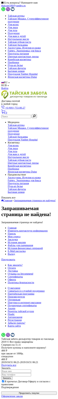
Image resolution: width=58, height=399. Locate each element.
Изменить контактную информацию (28, 230)
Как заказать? (15, 265)
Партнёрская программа (21, 293)
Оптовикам (14, 299)
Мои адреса (14, 236)
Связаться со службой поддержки (26, 291)
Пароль (12, 233)
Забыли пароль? (16, 323)
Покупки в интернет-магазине (24, 302)
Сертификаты (15, 276)
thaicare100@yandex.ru (13, 5)
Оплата (12, 268)
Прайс (11, 314)
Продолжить (8, 259)
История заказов (17, 242)
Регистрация (15, 320)
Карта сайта (14, 325)
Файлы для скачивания (20, 245)
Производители (16, 296)
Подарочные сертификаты (22, 305)
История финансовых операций (25, 248)
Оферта (12, 279)
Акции (11, 308)
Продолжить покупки (29, 393)
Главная (12, 227)
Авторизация (15, 317)
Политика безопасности (21, 282)
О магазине (14, 288)
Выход (11, 254)
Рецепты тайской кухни (21, 311)
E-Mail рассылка (17, 251)
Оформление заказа (12, 396)
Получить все (8, 365)
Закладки (13, 239)
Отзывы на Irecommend (20, 273)
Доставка (13, 270)
